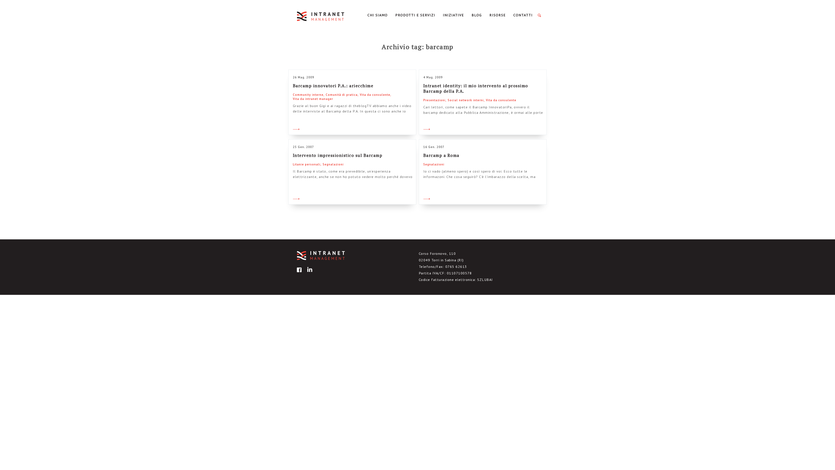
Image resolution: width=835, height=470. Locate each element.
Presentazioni (434, 100)
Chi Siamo (377, 15)
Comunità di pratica (342, 95)
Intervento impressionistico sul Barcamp (337, 155)
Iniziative (453, 15)
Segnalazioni (333, 164)
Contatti (523, 15)
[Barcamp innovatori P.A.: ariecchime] (296, 128)
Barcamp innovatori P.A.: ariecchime (333, 85)
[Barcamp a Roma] (426, 198)
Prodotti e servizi (415, 15)
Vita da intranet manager (313, 99)
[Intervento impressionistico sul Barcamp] (296, 198)
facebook (299, 273)
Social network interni (466, 100)
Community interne (308, 95)
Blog (477, 15)
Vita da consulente (375, 95)
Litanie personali (307, 164)
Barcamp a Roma (441, 155)
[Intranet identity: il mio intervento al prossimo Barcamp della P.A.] (426, 128)
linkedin (309, 273)
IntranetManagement (321, 16)
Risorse (497, 15)
